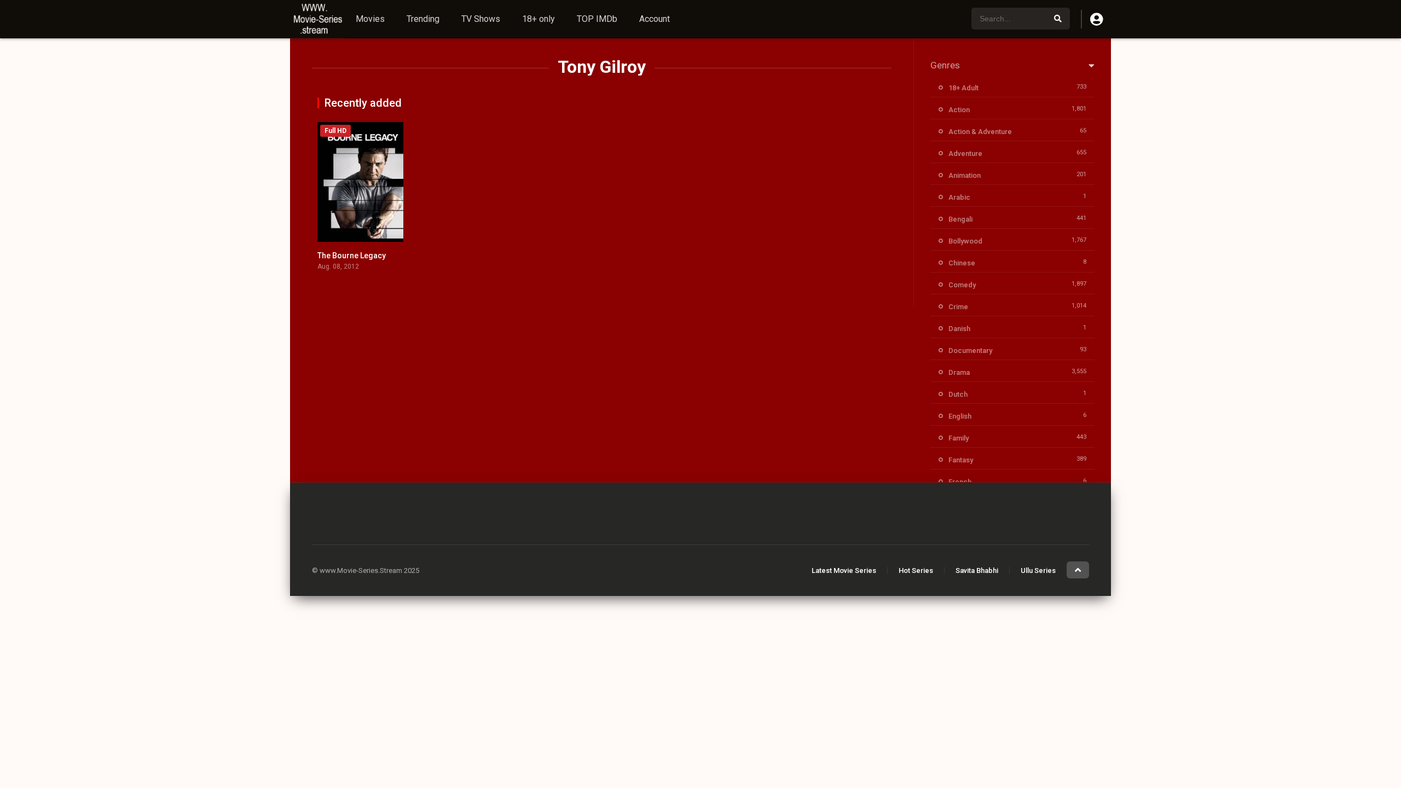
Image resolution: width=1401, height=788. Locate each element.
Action (959, 110)
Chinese (961, 263)
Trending (423, 19)
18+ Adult (963, 88)
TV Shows (480, 19)
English (959, 416)
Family (958, 438)
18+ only (538, 19)
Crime (958, 307)
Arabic (959, 197)
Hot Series (916, 570)
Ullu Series (1038, 570)
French (959, 482)
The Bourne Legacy (351, 255)
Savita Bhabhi (977, 570)
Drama (959, 372)
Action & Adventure (980, 132)
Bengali (960, 219)
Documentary (970, 350)
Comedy (962, 285)
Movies (370, 19)
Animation (964, 175)
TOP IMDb (597, 19)
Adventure (965, 153)
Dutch (958, 394)
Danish (959, 329)
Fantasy (960, 460)
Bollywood (965, 241)
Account (654, 19)
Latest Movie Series (844, 570)
